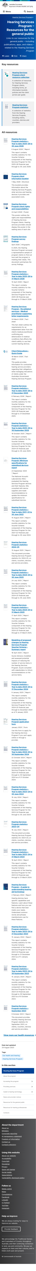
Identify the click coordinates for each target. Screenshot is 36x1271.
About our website (9, 1156)
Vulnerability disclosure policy (13, 1178)
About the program (9, 1076)
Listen (7, 56)
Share (24, 56)
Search (30, 11)
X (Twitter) (6, 1203)
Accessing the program (11, 1081)
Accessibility (6, 1158)
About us (5, 1128)
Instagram (5, 1208)
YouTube (5, 1205)
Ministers (5, 1131)
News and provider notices (12, 1097)
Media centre (7, 1189)
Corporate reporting (9, 1134)
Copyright (5, 1161)
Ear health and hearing (11, 1055)
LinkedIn (5, 1200)
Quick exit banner (8, 1170)
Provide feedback (11, 1229)
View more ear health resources (18, 1035)
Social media (6, 1172)
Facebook (5, 1197)
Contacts (6, 1113)
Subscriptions (7, 1175)
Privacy (4, 1167)
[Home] (18, 4)
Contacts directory (9, 1145)
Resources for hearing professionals (15, 1107)
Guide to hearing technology (12, 1092)
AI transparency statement (12, 1136)
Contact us (6, 1142)
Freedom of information (11, 1139)
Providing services (9, 1086)
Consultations (7, 1194)
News (4, 1192)
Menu (8, 11)
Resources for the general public (14, 1102)
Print (15, 56)
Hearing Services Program (22, 17)
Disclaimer (6, 1164)
